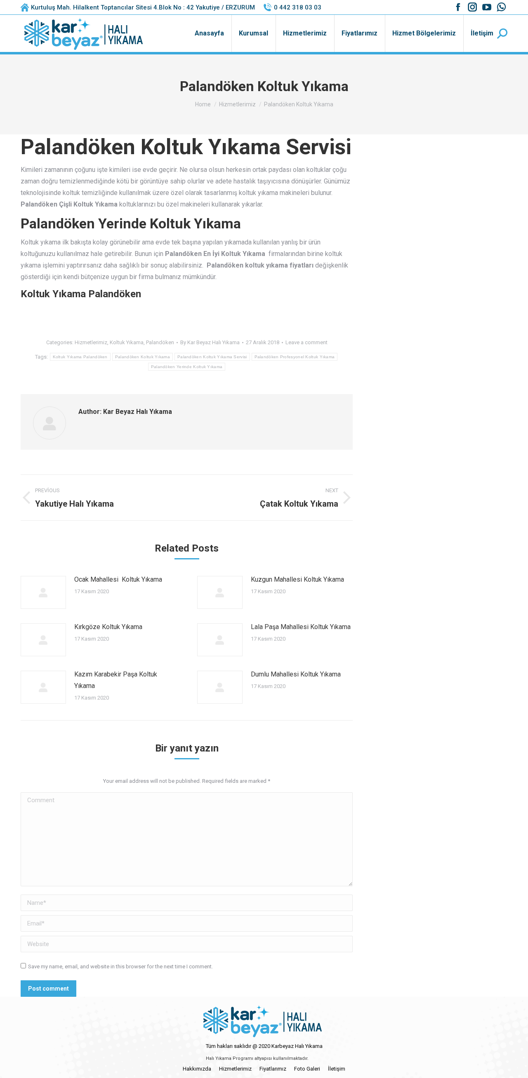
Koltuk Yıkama (127, 342)
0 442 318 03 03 (297, 7)
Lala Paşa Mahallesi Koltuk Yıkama (301, 627)
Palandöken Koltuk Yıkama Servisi (212, 357)
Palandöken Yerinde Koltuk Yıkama (187, 366)
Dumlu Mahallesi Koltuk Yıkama (296, 674)
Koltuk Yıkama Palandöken (80, 357)
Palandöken (160, 342)
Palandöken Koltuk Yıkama (142, 357)
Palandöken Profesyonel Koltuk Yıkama (295, 357)
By (210, 342)
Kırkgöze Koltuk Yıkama (108, 627)
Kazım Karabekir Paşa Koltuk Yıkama (115, 680)
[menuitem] (209, 33)
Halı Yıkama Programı (229, 1058)
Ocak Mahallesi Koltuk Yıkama (118, 579)
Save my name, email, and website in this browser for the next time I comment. (120, 966)
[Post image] (43, 592)
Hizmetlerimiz (91, 342)
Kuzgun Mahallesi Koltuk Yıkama (297, 579)
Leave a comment (306, 342)
